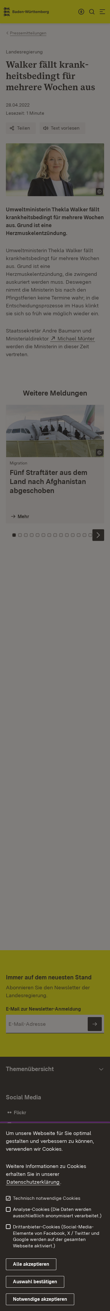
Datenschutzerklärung (33, 1182)
